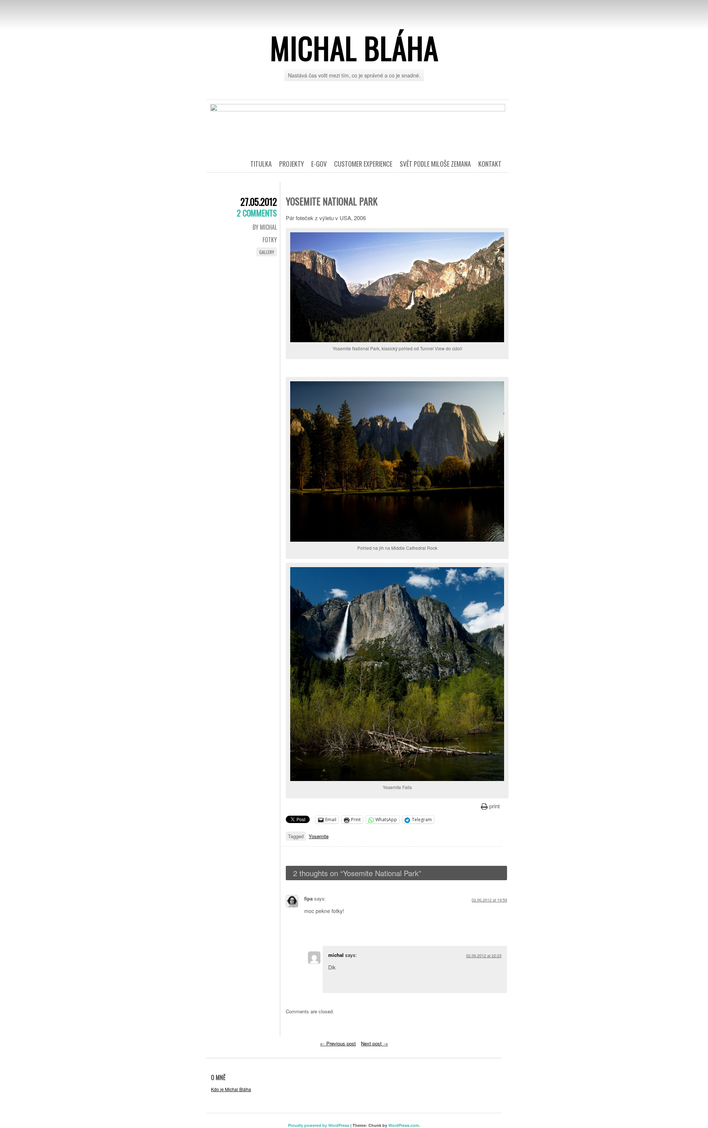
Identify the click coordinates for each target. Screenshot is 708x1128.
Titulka (261, 164)
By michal (265, 227)
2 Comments (257, 213)
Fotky (270, 239)
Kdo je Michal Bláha (231, 1089)
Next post (374, 1043)
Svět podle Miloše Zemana (435, 164)
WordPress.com (403, 1125)
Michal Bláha (354, 47)
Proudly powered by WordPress (318, 1125)
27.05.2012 (258, 201)
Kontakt (490, 164)
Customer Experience (363, 164)
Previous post (338, 1043)
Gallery (266, 252)
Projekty (291, 164)
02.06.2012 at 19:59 (489, 900)
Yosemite (319, 836)
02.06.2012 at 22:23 (484, 955)
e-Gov (319, 164)
